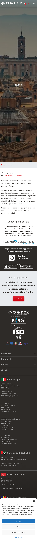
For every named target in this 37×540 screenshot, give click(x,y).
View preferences (18, 532)
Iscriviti (19, 299)
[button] (34, 501)
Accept (18, 521)
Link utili (6, 359)
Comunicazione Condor (13, 176)
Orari (4, 370)
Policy (4, 364)
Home (3, 165)
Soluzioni (6, 353)
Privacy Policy (18, 537)
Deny (18, 527)
